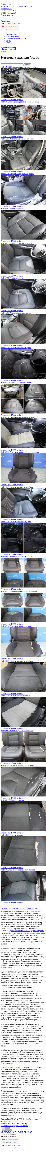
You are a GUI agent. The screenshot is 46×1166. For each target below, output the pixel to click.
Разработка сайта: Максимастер (14, 1123)
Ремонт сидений (12, 36)
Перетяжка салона (13, 34)
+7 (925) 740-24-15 (8, 6)
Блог (8, 43)
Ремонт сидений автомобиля (13, 1067)
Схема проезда (7, 15)
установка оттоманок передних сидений (27, 931)
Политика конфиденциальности (14, 1126)
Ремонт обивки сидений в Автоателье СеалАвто (21, 909)
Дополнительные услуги (16, 38)
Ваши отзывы (6, 9)
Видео (8, 41)
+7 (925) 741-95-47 (24, 6)
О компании (6, 4)
